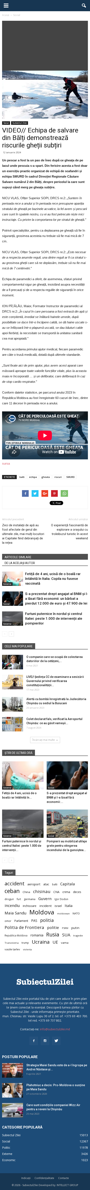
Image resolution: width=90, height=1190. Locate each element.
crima (66, 892)
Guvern (44, 898)
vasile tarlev (12, 949)
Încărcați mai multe (43, 740)
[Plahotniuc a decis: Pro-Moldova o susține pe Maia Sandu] (12, 1090)
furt (19, 899)
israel (58, 906)
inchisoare (29, 906)
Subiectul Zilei (19, 122)
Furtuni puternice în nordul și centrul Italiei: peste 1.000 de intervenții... (21, 846)
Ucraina (41, 942)
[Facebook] (34, 1041)
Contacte (63, 1178)
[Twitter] (56, 1041)
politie (53, 927)
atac (46, 884)
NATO (76, 913)
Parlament (21, 921)
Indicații (26, 1178)
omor (8, 921)
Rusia (52, 934)
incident (45, 906)
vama (64, 943)
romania (36, 935)
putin (75, 928)
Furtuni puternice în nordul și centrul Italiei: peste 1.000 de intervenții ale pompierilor (53, 618)
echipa (33, 476)
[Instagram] (45, 1041)
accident (14, 883)
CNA (56, 892)
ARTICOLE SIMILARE (18, 557)
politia (47, 920)
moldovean (63, 913)
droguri (9, 899)
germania (29, 899)
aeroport (33, 884)
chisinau (41, 891)
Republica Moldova (16, 935)
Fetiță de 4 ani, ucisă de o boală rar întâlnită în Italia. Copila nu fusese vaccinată (53, 578)
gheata (45, 476)
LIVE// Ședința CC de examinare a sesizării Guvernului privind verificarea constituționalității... (55, 681)
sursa (6, 463)
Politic (6, 1148)
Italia (68, 906)
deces (77, 892)
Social (6, 122)
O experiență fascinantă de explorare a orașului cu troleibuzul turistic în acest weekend (69, 531)
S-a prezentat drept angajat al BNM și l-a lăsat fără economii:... (67, 797)
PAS (34, 921)
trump (25, 942)
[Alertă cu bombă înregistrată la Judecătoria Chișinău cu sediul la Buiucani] (12, 704)
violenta (27, 949)
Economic (8, 1160)
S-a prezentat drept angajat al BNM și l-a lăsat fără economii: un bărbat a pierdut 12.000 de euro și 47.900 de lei (56, 598)
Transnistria (12, 942)
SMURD (70, 476)
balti (21, 476)
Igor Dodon (61, 899)
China (26, 892)
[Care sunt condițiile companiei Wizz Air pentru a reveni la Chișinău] (12, 1110)
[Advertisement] (45, 45)
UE (55, 942)
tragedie (78, 935)
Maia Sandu (15, 913)
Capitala (67, 884)
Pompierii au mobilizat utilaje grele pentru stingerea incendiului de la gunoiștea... (67, 846)
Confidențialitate (44, 1178)
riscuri (58, 476)
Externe (7, 584)
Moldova (41, 912)
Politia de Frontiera (24, 927)
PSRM (65, 928)
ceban (12, 891)
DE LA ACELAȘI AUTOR (20, 563)
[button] (84, 5)
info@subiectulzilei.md (55, 1029)
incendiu (12, 905)
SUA (66, 935)
